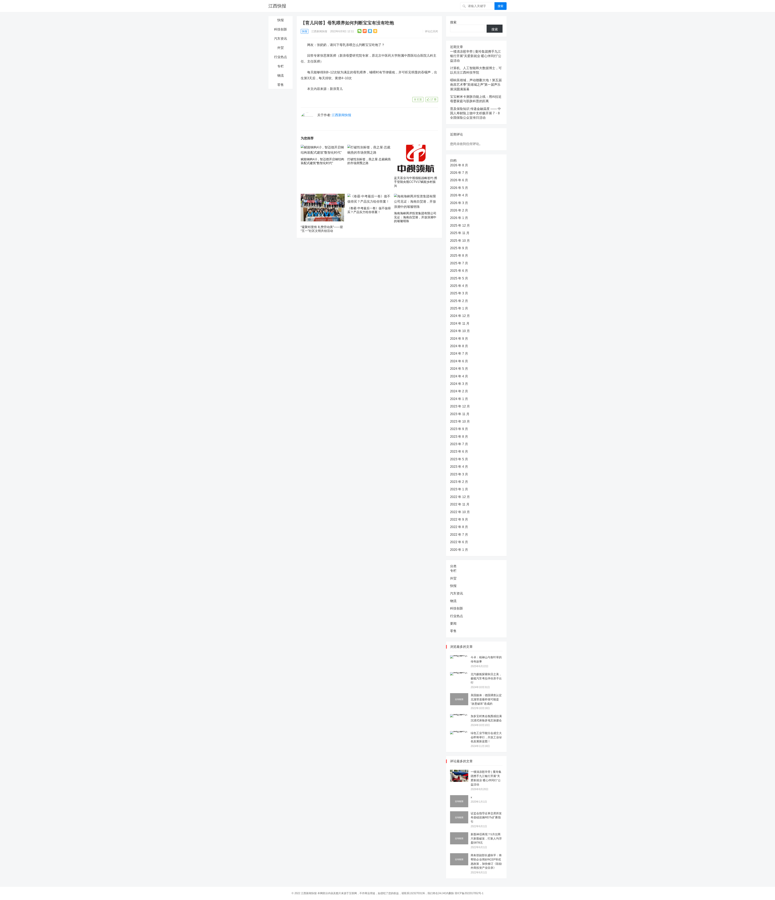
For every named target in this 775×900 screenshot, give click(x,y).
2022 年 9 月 (459, 519)
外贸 (280, 47)
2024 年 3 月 (459, 383)
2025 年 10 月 (460, 240)
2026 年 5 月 (459, 188)
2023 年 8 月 (459, 436)
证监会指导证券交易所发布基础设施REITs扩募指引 (486, 817)
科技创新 (280, 29)
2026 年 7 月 (459, 172)
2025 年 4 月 (459, 286)
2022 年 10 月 (460, 512)
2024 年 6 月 (459, 361)
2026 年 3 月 (459, 203)
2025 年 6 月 (459, 270)
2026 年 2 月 (459, 210)
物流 (280, 75)
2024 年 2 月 (459, 391)
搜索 (500, 6)
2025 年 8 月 (459, 255)
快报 (280, 20)
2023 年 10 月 (460, 421)
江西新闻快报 (319, 31)
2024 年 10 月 (460, 331)
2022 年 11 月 (459, 504)
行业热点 (280, 57)
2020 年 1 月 (459, 549)
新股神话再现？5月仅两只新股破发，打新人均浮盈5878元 (486, 838)
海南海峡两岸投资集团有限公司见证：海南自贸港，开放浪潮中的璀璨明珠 (415, 217)
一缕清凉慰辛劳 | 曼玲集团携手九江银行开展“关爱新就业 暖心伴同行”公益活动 (475, 56)
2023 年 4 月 (459, 466)
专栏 (280, 66)
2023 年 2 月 (459, 481)
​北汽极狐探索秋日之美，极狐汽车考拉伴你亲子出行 (486, 678)
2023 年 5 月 (459, 459)
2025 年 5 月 (459, 278)
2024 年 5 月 (459, 368)
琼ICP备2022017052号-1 (469, 893)
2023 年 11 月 (459, 414)
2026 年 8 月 (459, 165)
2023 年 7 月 (459, 444)
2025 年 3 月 (459, 293)
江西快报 (277, 5)
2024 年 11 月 (459, 323)
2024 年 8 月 (459, 346)
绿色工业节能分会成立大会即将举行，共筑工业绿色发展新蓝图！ (486, 737)
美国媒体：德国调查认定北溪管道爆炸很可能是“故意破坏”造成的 (486, 699)
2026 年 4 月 (459, 195)
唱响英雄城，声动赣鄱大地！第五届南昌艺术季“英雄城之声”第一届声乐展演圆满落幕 (476, 84)
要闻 (453, 623)
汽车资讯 (280, 38)
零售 (280, 84)
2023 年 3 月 (459, 474)
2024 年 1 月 (459, 399)
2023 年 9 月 (459, 429)
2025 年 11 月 (459, 233)
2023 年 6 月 (459, 451)
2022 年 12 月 (460, 497)
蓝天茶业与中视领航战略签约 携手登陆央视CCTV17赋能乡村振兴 (415, 182)
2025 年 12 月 (460, 225)
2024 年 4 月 (459, 376)
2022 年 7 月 (459, 534)
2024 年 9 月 (459, 338)
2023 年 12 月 (460, 406)
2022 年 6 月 (459, 542)
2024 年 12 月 (460, 316)
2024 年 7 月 (459, 353)
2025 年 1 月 (459, 308)
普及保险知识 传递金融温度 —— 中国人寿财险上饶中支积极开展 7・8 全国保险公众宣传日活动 (475, 113)
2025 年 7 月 (459, 263)
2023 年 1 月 (459, 489)
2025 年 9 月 (459, 248)
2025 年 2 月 (459, 301)
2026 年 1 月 (459, 218)
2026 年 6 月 (459, 180)
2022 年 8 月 (459, 527)
